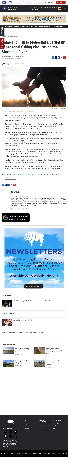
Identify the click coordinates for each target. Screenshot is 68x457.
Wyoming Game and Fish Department (48, 174)
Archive (54, 428)
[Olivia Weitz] (5, 195)
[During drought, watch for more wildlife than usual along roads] (39, 363)
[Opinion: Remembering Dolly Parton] (7, 322)
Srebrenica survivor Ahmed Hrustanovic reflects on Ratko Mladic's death (22, 332)
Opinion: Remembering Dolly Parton (23, 320)
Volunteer (49, 3)
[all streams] (65, 8)
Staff (40, 426)
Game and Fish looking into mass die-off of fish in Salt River (23, 350)
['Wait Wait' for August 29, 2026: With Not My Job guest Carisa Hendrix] (7, 303)
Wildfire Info (2, 43)
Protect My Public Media (57, 424)
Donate (61, 2)
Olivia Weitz (20, 57)
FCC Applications (56, 420)
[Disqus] (34, 392)
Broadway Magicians (8, 313)
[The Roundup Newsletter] (34, 258)
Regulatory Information (45, 430)
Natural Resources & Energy (9, 36)
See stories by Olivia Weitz (20, 208)
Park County (10, 178)
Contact (27, 424)
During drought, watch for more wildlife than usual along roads (52, 362)
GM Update (2, 30)
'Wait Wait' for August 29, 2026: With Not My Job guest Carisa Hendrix (33, 301)
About (26, 420)
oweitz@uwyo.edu (23, 196)
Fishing (30, 174)
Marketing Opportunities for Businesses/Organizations (45, 422)
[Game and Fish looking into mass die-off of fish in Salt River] (8, 350)
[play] (4, 8)
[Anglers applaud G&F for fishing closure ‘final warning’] (8, 363)
